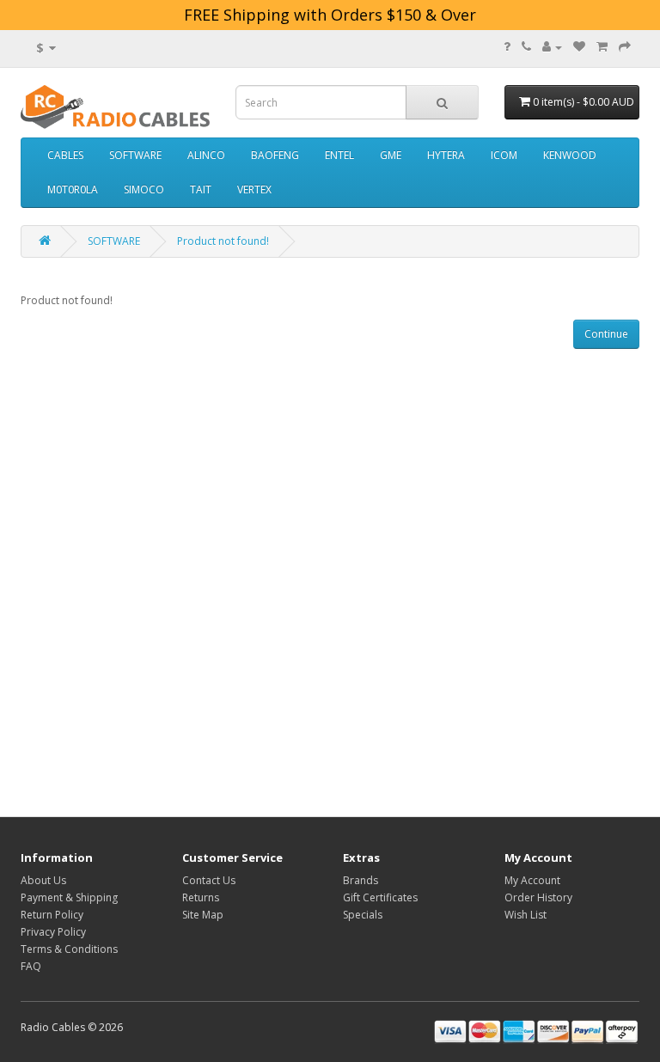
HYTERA (446, 155)
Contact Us (208, 880)
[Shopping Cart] (602, 47)
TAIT (200, 189)
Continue (606, 334)
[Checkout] (625, 47)
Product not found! (223, 241)
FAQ (31, 966)
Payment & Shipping (69, 897)
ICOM (504, 155)
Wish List (525, 914)
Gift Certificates (380, 897)
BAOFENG (275, 155)
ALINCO (206, 155)
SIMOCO (144, 189)
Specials (362, 914)
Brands (360, 880)
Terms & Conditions (69, 949)
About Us (43, 880)
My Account (532, 880)
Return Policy (52, 914)
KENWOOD (569, 155)
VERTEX (254, 189)
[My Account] (552, 47)
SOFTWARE (135, 155)
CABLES (65, 155)
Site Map (202, 914)
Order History (538, 897)
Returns (200, 897)
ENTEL (339, 155)
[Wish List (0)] (579, 47)
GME (390, 155)
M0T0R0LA (72, 189)
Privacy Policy (53, 932)
